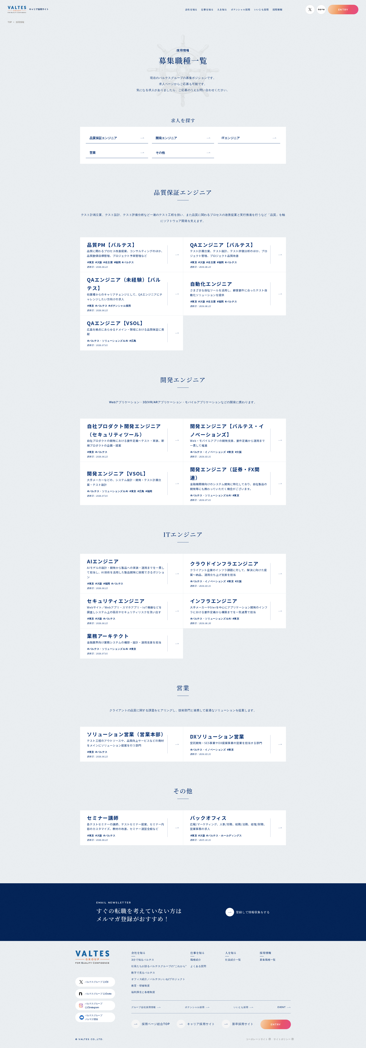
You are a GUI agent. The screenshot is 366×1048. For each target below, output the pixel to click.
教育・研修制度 (140, 985)
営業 (93, 152)
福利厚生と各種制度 (143, 992)
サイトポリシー (282, 1039)
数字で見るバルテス (143, 972)
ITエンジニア (231, 138)
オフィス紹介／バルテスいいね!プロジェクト (158, 979)
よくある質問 (198, 966)
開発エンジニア (166, 138)
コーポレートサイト (257, 1039)
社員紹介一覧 (233, 959)
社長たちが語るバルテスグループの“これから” (159, 966)
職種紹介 (195, 959)
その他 (160, 152)
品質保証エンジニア (103, 138)
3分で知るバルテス (142, 959)
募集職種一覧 (268, 959)
